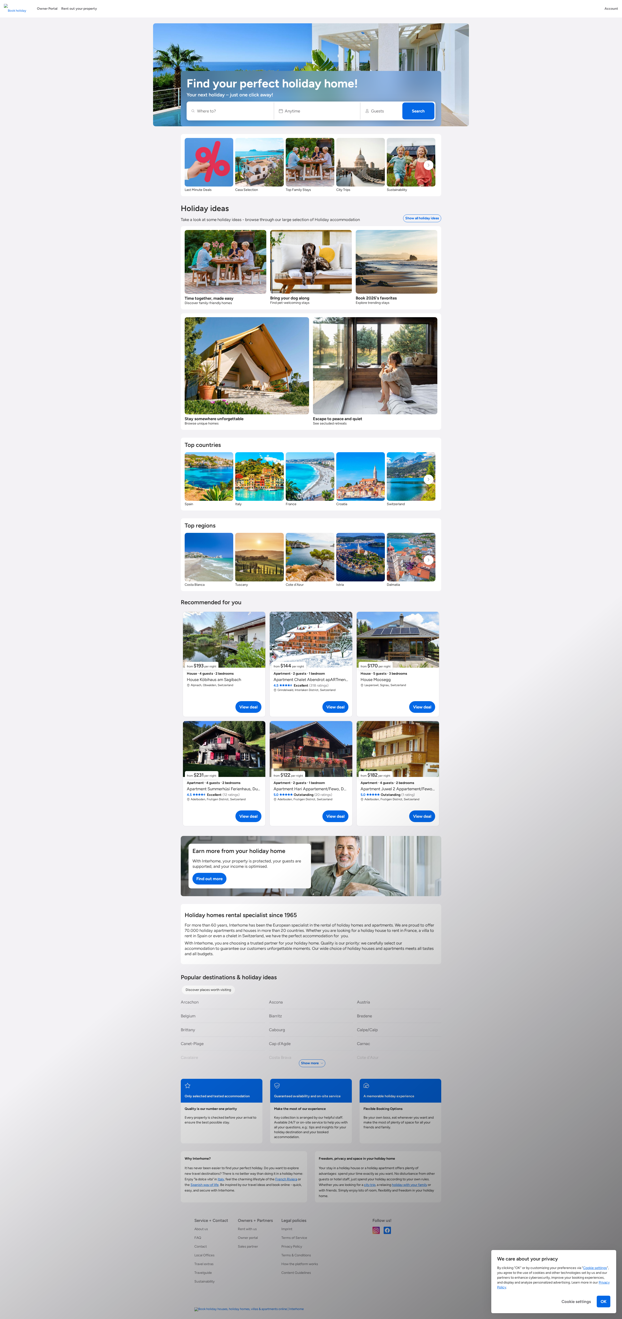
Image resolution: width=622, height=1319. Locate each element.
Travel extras (204, 1264)
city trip (369, 1185)
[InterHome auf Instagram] (376, 1230)
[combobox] (233, 110)
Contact (200, 1246)
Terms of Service (294, 1238)
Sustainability (204, 1281)
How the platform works (299, 1264)
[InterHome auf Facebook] (387, 1230)
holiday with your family (409, 1185)
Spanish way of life (204, 1185)
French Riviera (286, 1179)
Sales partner (248, 1246)
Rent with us (247, 1229)
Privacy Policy (291, 1246)
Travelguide (203, 1273)
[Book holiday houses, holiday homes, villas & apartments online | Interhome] (249, 1309)
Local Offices (204, 1255)
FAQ (197, 1238)
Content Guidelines (296, 1273)
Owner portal (248, 1238)
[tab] (208, 990)
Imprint (286, 1229)
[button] (317, 110)
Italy (221, 1179)
